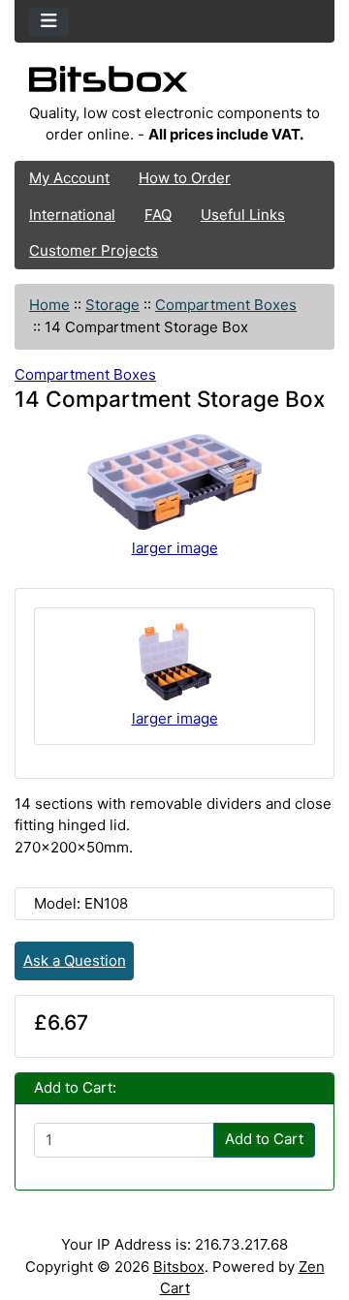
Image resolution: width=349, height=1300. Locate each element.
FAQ (158, 214)
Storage (112, 304)
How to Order (185, 178)
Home (49, 304)
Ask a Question (74, 960)
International (72, 214)
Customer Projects (93, 250)
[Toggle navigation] (49, 22)
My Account (69, 178)
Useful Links (243, 214)
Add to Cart (264, 1139)
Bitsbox (179, 1266)
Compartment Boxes (226, 304)
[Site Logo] (174, 84)
